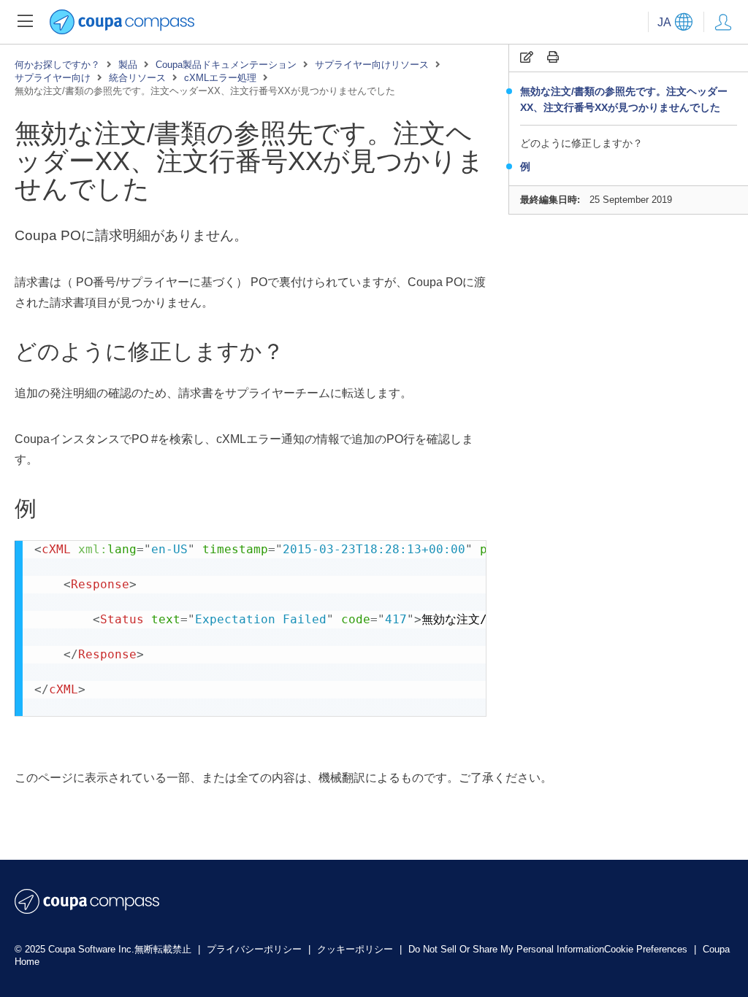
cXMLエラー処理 (220, 77)
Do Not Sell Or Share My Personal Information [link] (506, 949)
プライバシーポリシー (256, 949)
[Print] (553, 57)
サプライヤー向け (53, 77)
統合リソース (137, 77)
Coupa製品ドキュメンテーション (226, 64)
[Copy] (526, 57)
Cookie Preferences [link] (645, 949)
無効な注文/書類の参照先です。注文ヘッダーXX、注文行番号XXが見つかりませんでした (624, 99)
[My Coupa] (723, 21)
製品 (127, 64)
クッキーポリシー (356, 949)
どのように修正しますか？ (581, 143)
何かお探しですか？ (57, 64)
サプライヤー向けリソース (372, 64)
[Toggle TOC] (24, 21)
